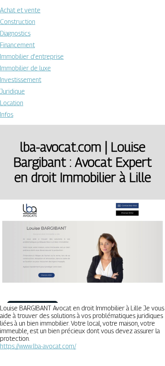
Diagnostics (15, 33)
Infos (6, 114)
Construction (17, 22)
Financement (17, 45)
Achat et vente (20, 10)
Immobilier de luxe (25, 68)
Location (11, 103)
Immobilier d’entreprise (32, 56)
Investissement (20, 80)
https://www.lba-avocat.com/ (38, 346)
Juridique (12, 91)
